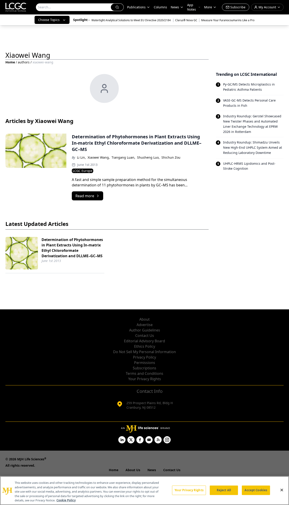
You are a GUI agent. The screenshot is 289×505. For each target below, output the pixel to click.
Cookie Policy (66, 500)
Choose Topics (49, 20)
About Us (133, 470)
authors (24, 62)
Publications (136, 7)
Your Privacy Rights (144, 378)
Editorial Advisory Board (144, 340)
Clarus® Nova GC (186, 20)
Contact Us (144, 335)
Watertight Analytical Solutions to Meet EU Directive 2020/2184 (131, 20)
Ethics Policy (144, 346)
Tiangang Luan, (123, 157)
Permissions (144, 362)
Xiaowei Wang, (99, 157)
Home (10, 62)
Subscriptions (144, 368)
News (175, 7)
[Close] (282, 490)
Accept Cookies (256, 490)
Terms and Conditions (144, 373)
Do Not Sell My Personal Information (144, 351)
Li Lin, (81, 157)
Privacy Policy (144, 357)
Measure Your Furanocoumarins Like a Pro (227, 20)
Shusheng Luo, (148, 157)
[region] (144, 490)
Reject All (224, 490)
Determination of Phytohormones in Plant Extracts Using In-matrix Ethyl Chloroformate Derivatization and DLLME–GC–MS (72, 247)
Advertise (145, 324)
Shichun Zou (170, 157)
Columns (160, 7)
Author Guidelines (144, 330)
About (144, 319)
